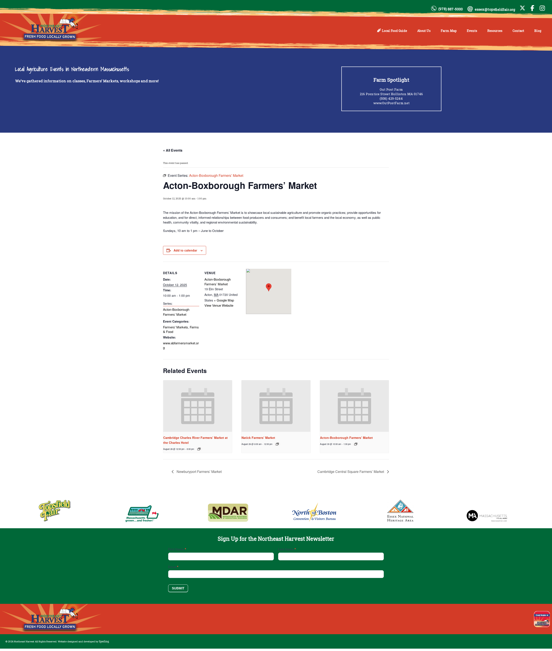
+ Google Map (224, 300)
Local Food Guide (394, 31)
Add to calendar (185, 250)
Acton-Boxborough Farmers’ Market (176, 312)
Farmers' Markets (175, 327)
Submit (178, 588)
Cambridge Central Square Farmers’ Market (351, 471)
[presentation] (197, 406)
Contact (518, 31)
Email (173, 567)
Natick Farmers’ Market (258, 437)
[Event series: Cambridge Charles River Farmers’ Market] (199, 449)
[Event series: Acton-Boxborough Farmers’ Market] (355, 444)
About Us (424, 31)
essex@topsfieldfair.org (495, 9)
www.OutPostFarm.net (391, 103)
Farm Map (449, 31)
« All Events (172, 150)
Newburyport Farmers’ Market (199, 471)
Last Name (287, 549)
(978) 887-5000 (450, 9)
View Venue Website (218, 305)
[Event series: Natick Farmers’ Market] (277, 444)
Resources (494, 31)
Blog (537, 31)
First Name (177, 549)
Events (472, 31)
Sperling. (104, 641)
